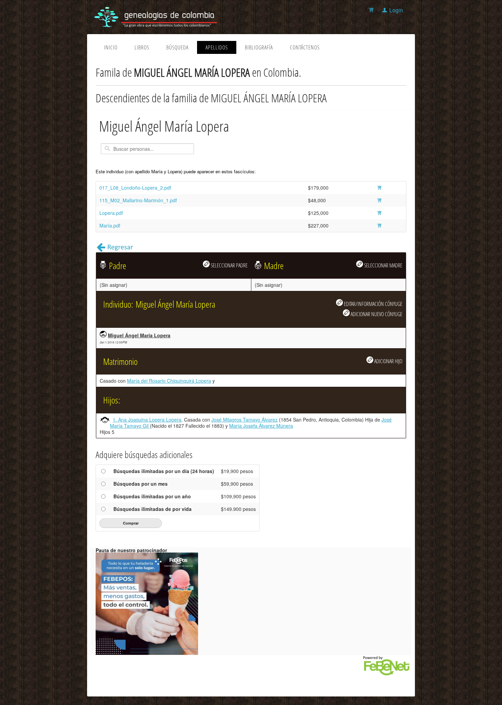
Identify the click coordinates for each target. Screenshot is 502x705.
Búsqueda (177, 47)
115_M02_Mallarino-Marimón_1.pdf (138, 200)
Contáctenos (305, 47)
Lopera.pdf (111, 212)
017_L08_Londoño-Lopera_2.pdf (135, 187)
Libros (142, 47)
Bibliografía (259, 47)
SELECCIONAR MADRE (382, 265)
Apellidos (217, 47)
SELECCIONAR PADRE (229, 265)
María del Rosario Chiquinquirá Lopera (169, 380)
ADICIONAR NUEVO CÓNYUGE (376, 314)
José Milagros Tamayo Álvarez (244, 419)
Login (396, 10)
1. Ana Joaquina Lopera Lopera (147, 419)
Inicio (110, 47)
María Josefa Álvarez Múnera (261, 425)
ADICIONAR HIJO (387, 361)
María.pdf (109, 225)
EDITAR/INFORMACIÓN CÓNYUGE (372, 303)
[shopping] (372, 10)
